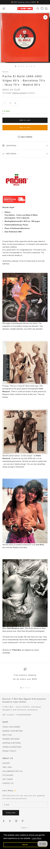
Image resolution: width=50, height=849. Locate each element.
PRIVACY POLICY (9, 751)
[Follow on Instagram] (16, 821)
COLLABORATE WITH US (12, 771)
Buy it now (25, 127)
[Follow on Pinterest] (22, 821)
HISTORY (6, 763)
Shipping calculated (19, 93)
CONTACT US (7, 783)
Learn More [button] (37, 838)
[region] (25, 675)
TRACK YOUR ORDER (11, 727)
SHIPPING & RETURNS (11, 743)
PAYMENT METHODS (10, 739)
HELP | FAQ (7, 735)
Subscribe (11, 813)
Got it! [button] (25, 845)
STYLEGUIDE (7, 775)
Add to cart (25, 120)
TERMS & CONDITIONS (11, 747)
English (24, 827)
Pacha (5, 72)
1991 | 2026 (7, 767)
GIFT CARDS (7, 779)
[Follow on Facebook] (3, 821)
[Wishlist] (42, 8)
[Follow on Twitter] (10, 821)
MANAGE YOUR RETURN (12, 731)
